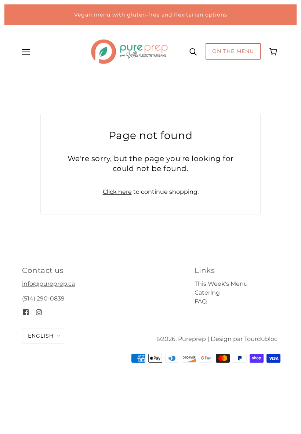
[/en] (129, 50)
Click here (117, 191)
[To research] (193, 51)
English (41, 335)
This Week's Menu (221, 283)
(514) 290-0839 (43, 298)
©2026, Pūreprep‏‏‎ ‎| (182, 338)
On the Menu (233, 51)
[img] (25, 312)
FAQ (201, 301)
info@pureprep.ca (48, 283)
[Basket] (274, 51)
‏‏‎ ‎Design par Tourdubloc (243, 338)
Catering (207, 292)
